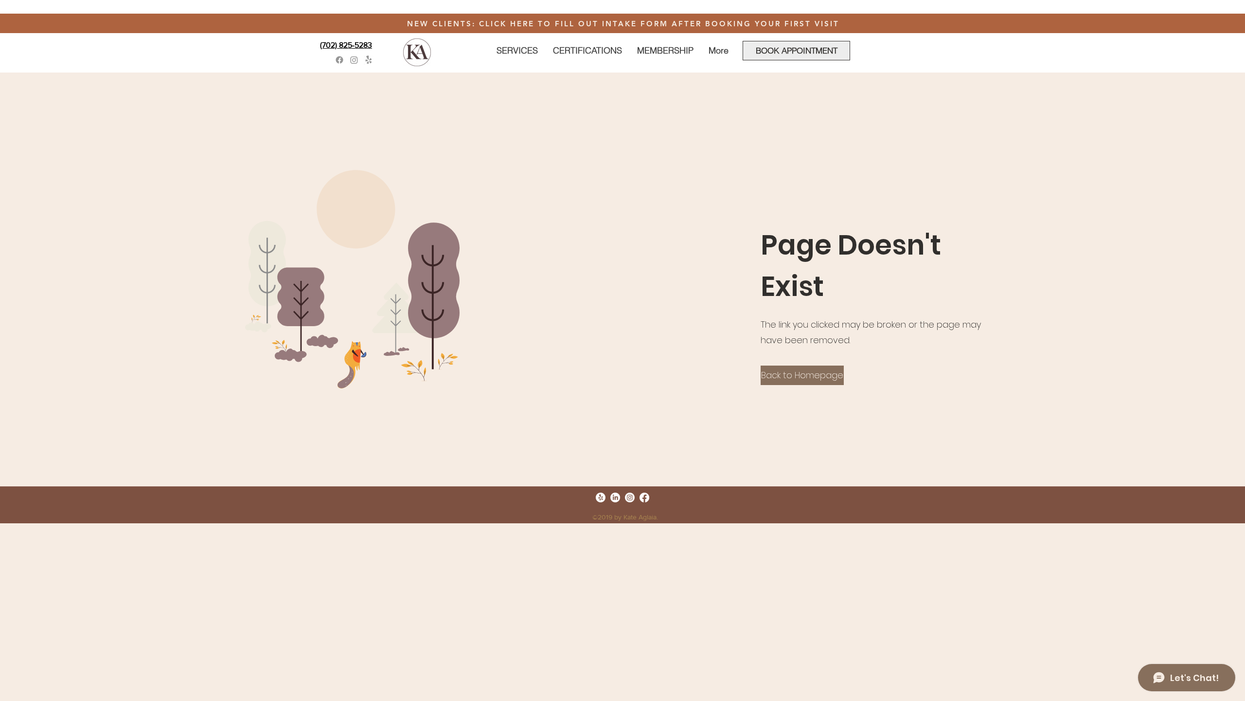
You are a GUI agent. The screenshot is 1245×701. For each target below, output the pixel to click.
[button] (802, 375)
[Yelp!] (369, 60)
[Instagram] (354, 60)
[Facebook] (339, 60)
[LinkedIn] (615, 497)
